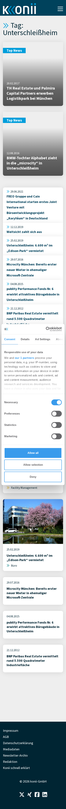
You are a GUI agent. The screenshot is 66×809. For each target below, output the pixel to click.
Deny (33, 476)
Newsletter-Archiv (15, 755)
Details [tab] (25, 339)
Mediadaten (11, 749)
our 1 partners (24, 357)
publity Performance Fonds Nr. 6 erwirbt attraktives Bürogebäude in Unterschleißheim (33, 294)
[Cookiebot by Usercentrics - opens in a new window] (46, 329)
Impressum (10, 730)
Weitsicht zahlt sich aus (24, 232)
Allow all (32, 452)
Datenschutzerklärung (18, 743)
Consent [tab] (9, 339)
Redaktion (10, 761)
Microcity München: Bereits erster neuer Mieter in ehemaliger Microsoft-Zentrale (32, 269)
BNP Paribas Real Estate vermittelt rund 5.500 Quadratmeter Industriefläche (32, 318)
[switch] (56, 414)
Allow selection (33, 464)
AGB (6, 737)
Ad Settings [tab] (42, 339)
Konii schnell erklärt (16, 768)
